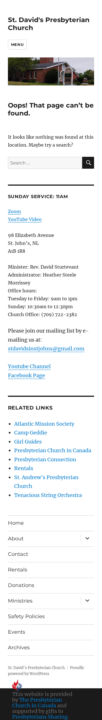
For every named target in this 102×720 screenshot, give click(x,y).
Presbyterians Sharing (40, 716)
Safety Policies (26, 616)
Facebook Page (26, 375)
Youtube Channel (29, 366)
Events (16, 632)
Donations (21, 585)
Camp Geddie (30, 432)
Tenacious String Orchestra (48, 495)
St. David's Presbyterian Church (36, 667)
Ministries (20, 601)
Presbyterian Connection (45, 459)
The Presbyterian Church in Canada (37, 703)
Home (16, 523)
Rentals (23, 468)
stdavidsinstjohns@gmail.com (46, 348)
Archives (19, 647)
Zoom (14, 211)
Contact (18, 554)
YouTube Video (25, 219)
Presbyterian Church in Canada (52, 450)
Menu (17, 44)
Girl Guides (28, 441)
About (16, 538)
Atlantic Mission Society (44, 424)
